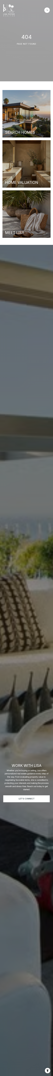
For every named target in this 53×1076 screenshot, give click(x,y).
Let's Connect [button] (27, 799)
